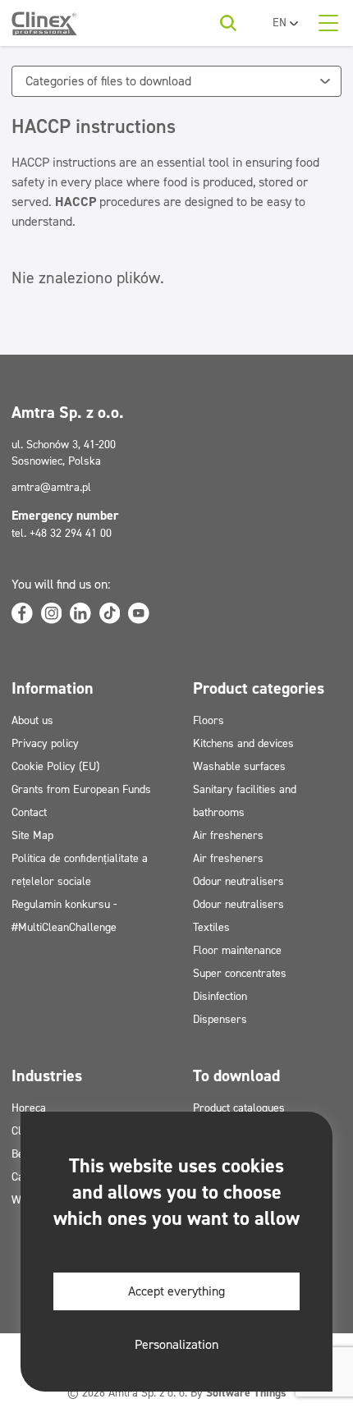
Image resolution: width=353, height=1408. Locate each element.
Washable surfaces (239, 766)
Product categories (258, 688)
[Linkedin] (80, 613)
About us (32, 720)
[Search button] (228, 23)
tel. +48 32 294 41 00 (61, 533)
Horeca (28, 1108)
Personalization (176, 1344)
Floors (208, 720)
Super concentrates (240, 973)
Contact (29, 812)
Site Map (32, 835)
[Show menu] (328, 23)
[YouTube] (138, 613)
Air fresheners (228, 835)
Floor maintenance (237, 950)
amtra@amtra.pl (51, 487)
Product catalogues (239, 1108)
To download (236, 1075)
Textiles (211, 927)
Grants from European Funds (81, 789)
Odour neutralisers (238, 881)
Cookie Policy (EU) (55, 766)
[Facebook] (22, 613)
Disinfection (220, 996)
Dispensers (220, 1019)
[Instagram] (51, 613)
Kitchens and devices (243, 743)
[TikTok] (110, 613)
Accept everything (176, 1291)
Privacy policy (45, 743)
